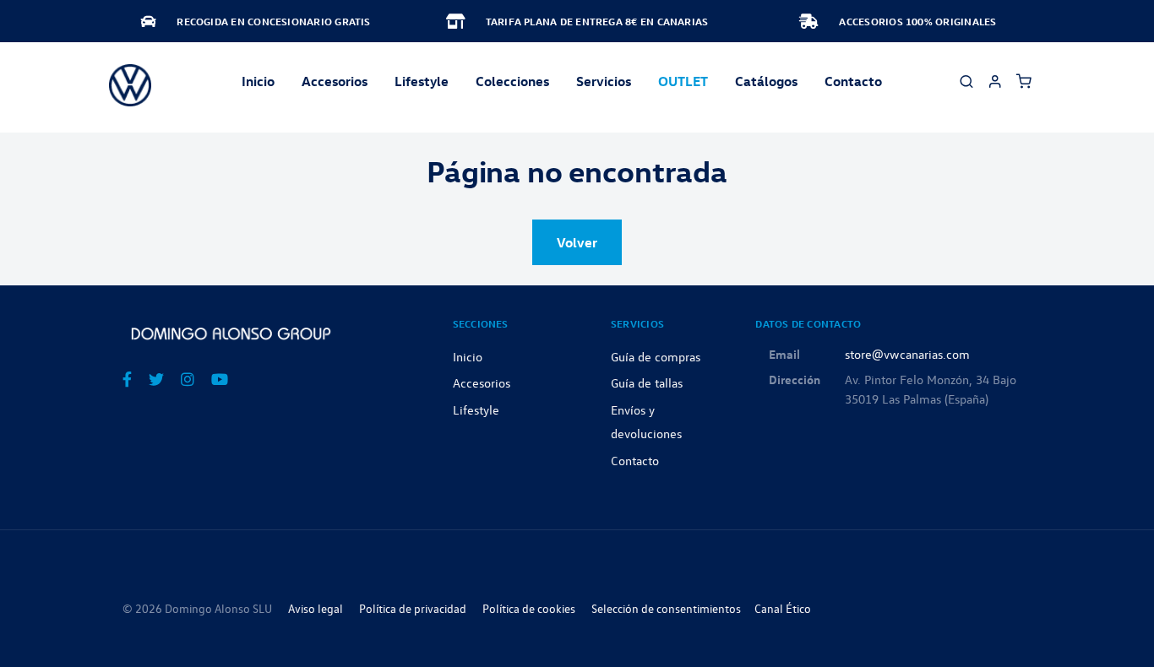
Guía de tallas (647, 382)
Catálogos (766, 81)
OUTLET (683, 81)
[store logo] (130, 85)
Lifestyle (422, 81)
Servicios (603, 81)
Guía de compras (655, 356)
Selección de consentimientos (666, 608)
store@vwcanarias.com (907, 353)
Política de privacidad (412, 608)
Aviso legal (315, 608)
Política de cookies (528, 608)
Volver (577, 242)
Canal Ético (782, 608)
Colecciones (512, 81)
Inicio (258, 81)
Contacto (853, 81)
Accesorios (481, 382)
